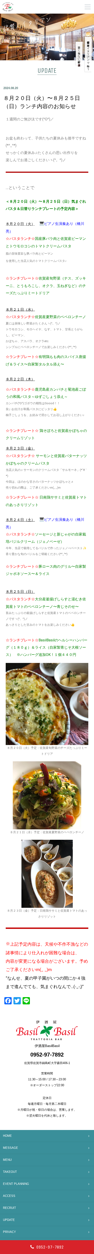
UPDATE (9, 1220)
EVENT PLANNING (16, 1184)
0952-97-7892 (50, 1247)
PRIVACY (9, 1232)
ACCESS (9, 1196)
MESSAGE (10, 1147)
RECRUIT (9, 1208)
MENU (7, 1159)
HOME (7, 1135)
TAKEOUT (10, 1172)
